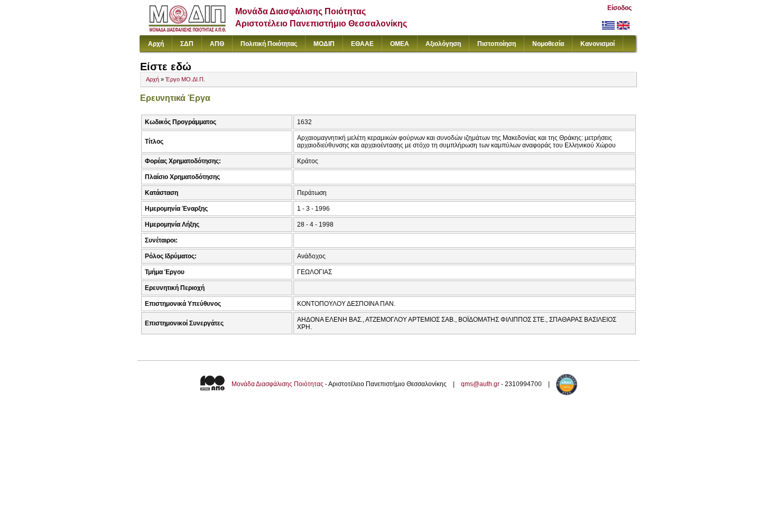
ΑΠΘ (217, 44)
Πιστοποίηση (496, 44)
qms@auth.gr (480, 384)
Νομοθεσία (548, 44)
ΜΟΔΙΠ (324, 44)
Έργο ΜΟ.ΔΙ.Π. (185, 79)
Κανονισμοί (597, 44)
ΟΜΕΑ (399, 44)
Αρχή (156, 44)
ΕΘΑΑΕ (362, 44)
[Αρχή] (187, 29)
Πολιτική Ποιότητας (268, 44)
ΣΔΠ (186, 44)
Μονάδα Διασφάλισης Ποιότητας (277, 384)
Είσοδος (619, 8)
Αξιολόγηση (443, 44)
